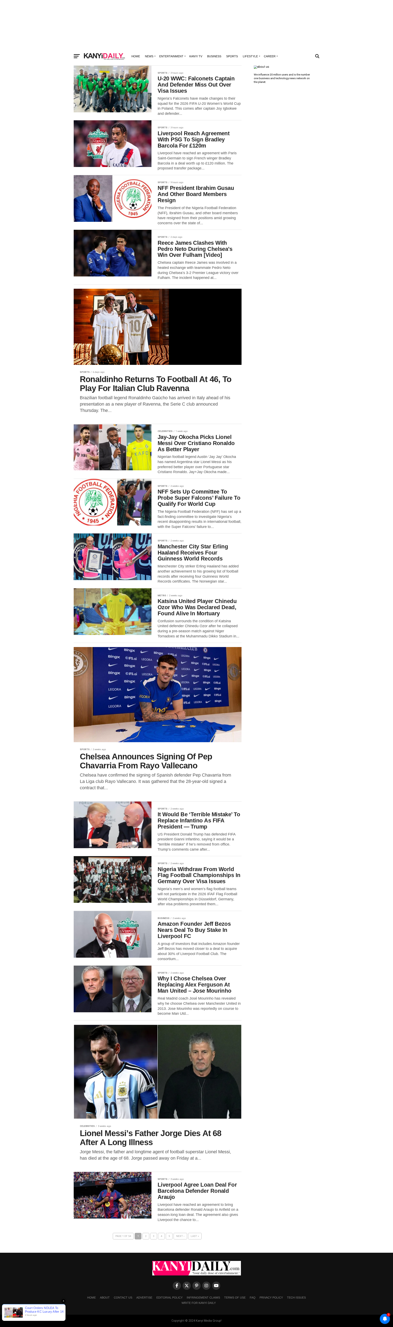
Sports (232, 56)
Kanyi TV (195, 56)
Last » (195, 1236)
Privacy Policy (271, 1297)
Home (135, 56)
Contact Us (123, 1297)
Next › (180, 1236)
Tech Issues (296, 1297)
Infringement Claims (203, 1297)
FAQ (252, 1297)
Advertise (144, 1297)
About (105, 1297)
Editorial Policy (169, 1297)
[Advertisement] (196, 25)
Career (270, 56)
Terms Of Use (235, 1297)
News (149, 56)
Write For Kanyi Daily (199, 1302)
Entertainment (171, 56)
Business (214, 56)
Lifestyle (250, 56)
